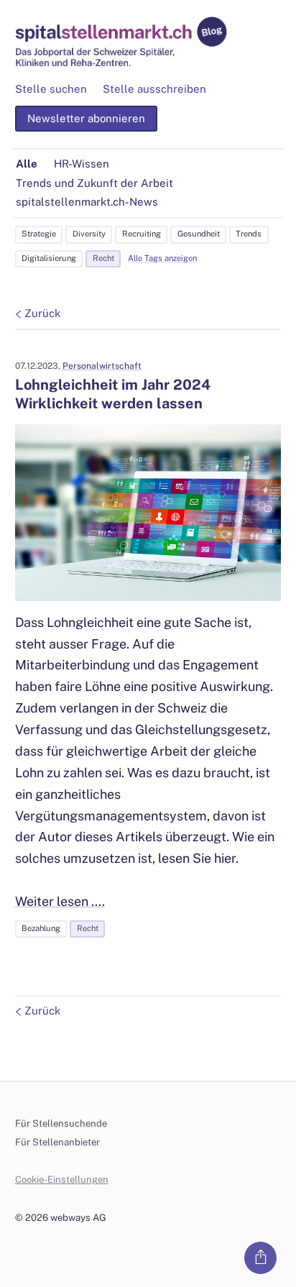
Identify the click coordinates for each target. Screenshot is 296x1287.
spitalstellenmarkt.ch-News (87, 202)
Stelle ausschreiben (154, 89)
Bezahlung (41, 928)
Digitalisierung (49, 258)
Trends (249, 234)
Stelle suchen (51, 89)
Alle (26, 163)
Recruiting (141, 234)
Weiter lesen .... (60, 901)
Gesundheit (198, 234)
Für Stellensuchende (61, 1123)
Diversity (89, 234)
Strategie (39, 234)
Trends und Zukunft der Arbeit (94, 183)
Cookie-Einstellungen (61, 1179)
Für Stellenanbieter (57, 1142)
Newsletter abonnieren (86, 118)
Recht (103, 258)
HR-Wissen (81, 163)
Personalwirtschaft (102, 366)
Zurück (42, 313)
